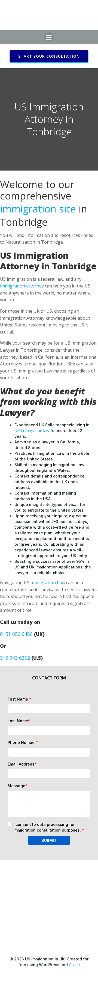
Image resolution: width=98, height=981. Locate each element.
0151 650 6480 (16, 634)
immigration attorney (22, 286)
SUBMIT (49, 840)
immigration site (38, 208)
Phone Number (23, 742)
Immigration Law (47, 583)
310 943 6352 (15, 658)
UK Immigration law (31, 430)
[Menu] (49, 37)
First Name (19, 699)
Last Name (19, 720)
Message (17, 785)
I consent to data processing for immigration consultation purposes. (48, 827)
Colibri (74, 964)
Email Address (22, 764)
